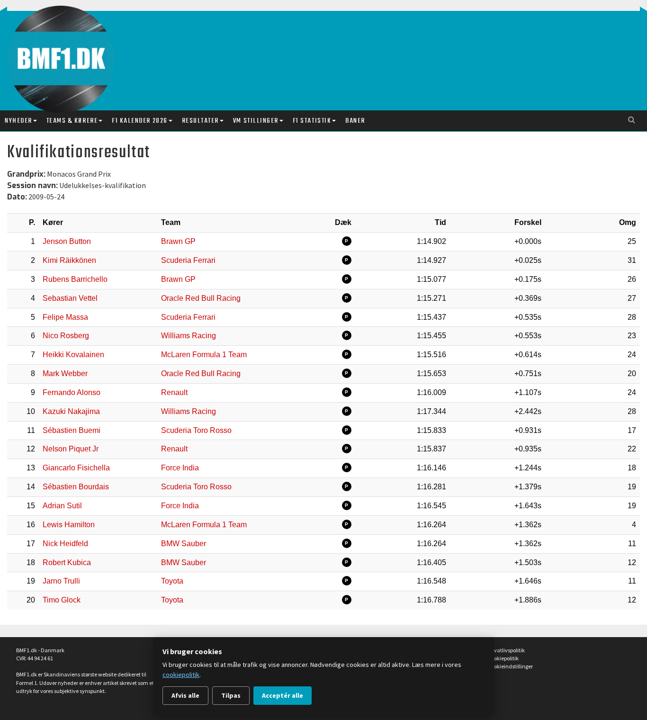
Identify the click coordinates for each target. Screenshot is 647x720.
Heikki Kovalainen (73, 355)
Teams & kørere (72, 120)
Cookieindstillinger (510, 666)
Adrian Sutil (62, 506)
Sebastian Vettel (70, 298)
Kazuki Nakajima (71, 411)
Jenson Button (67, 241)
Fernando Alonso (71, 392)
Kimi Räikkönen (69, 260)
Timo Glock (62, 600)
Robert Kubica (67, 562)
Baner (355, 120)
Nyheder (18, 120)
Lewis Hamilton (69, 525)
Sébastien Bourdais (76, 487)
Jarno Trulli (61, 581)
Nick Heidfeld (65, 544)
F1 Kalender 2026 (139, 120)
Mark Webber (65, 373)
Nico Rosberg (66, 336)
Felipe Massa (65, 317)
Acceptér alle (282, 695)
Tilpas (231, 695)
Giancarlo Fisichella (76, 468)
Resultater (200, 120)
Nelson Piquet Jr (71, 449)
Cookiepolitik (503, 658)
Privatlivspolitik (506, 650)
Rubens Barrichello (75, 279)
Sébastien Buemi (71, 430)
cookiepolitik (180, 674)
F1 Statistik (312, 120)
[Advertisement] (335, 51)
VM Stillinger (256, 120)
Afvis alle (185, 695)
